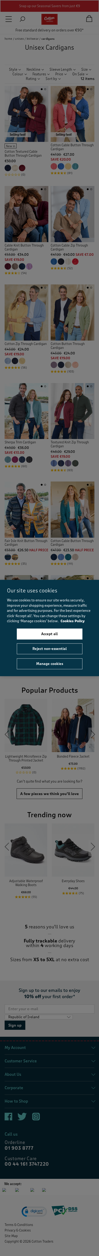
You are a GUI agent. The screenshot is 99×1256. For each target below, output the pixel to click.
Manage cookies (49, 664)
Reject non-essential (49, 649)
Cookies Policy (73, 621)
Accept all (49, 634)
